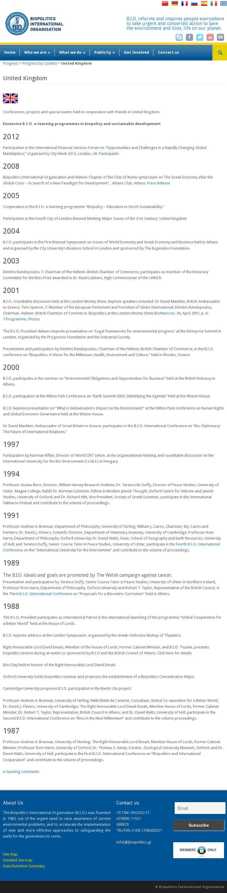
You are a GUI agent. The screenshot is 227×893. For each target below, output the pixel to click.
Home (9, 52)
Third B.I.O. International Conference (40, 593)
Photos (34, 319)
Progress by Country (39, 63)
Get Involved (136, 52)
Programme (16, 319)
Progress (10, 63)
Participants (109, 153)
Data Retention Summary (24, 866)
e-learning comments (21, 771)
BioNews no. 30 (167, 313)
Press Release (158, 183)
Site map (10, 854)
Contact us (168, 52)
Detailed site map (18, 860)
